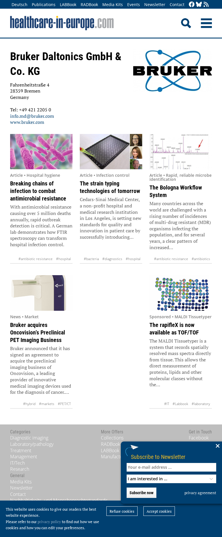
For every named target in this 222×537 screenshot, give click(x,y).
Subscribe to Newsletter (158, 456)
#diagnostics (112, 258)
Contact (177, 4)
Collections (112, 438)
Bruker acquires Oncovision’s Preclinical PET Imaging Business (37, 332)
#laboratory (201, 403)
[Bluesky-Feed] (199, 5)
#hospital (63, 258)
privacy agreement (200, 492)
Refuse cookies (122, 511)
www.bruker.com (27, 122)
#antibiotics (201, 258)
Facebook (199, 438)
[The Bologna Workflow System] (180, 152)
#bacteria (91, 258)
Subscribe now (141, 492)
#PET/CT (64, 403)
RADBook (89, 4)
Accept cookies (159, 511)
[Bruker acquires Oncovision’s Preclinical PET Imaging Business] (41, 293)
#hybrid (29, 403)
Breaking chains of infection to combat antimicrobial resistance (38, 191)
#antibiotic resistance (35, 258)
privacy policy (49, 521)
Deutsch (19, 4)
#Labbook (180, 403)
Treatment (20, 450)
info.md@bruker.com (32, 116)
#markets (46, 403)
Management (23, 456)
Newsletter (154, 4)
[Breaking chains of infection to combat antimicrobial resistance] (41, 152)
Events (133, 4)
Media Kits (112, 4)
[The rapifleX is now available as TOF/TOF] (180, 293)
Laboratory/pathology (31, 444)
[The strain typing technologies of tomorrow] (111, 152)
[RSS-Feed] (206, 5)
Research (19, 469)
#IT (166, 403)
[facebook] (192, 5)
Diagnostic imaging (29, 438)
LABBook (68, 4)
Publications (44, 4)
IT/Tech (17, 463)
